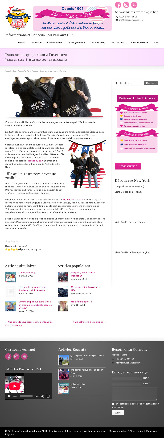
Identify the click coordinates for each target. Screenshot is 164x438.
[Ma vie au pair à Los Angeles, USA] (63, 291)
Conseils (35, 42)
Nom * (146, 378)
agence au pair (35, 160)
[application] (28, 386)
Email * (146, 384)
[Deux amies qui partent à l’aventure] (55, 97)
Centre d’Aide (117, 42)
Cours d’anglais (137, 42)
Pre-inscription (54, 42)
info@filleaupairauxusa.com (131, 20)
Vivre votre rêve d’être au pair (89, 322)
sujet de (73, 199)
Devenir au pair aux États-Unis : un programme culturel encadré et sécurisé (36, 304)
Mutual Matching (27, 272)
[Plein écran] (48, 396)
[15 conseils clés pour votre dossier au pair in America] (10, 291)
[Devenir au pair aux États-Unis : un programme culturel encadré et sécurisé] (10, 306)
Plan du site (74, 431)
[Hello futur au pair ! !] (63, 306)
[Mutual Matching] (10, 277)
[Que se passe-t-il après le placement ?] (63, 360)
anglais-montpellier (95, 431)
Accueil (21, 42)
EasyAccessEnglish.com (27, 431)
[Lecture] (9, 396)
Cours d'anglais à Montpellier (126, 431)
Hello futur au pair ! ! (81, 301)
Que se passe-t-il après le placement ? (87, 356)
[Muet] (43, 396)
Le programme (75, 42)
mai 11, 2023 (16, 59)
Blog (155, 42)
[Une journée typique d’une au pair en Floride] (63, 374)
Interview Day (98, 42)
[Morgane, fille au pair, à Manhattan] (63, 277)
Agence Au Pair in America (50, 59)
